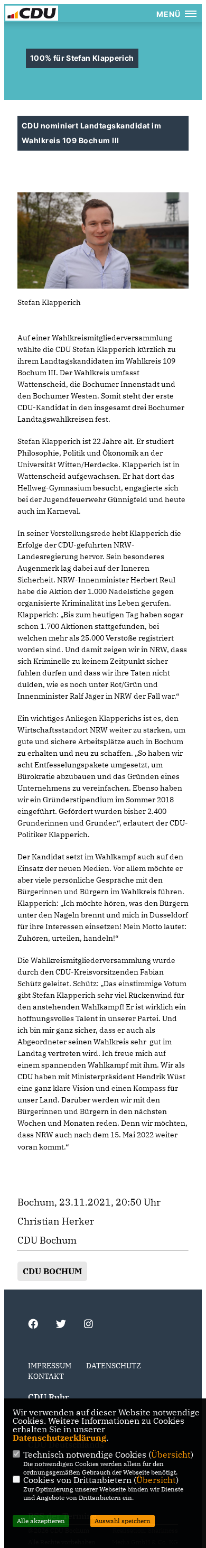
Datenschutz (113, 1365)
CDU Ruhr (48, 1397)
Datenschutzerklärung (59, 1437)
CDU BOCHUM (52, 1271)
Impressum (49, 1365)
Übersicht (171, 1454)
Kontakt (46, 1376)
